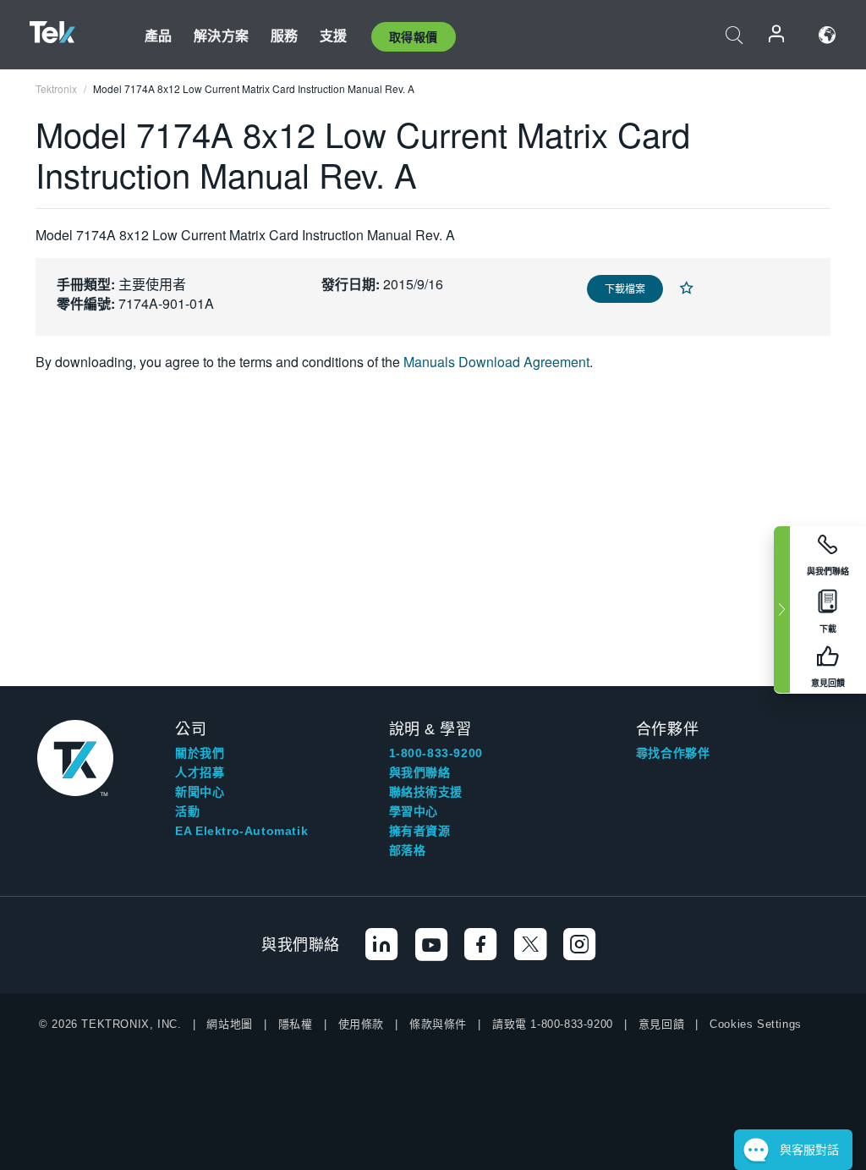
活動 (187, 811)
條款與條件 (438, 1024)
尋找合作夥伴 (673, 753)
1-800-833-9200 (436, 753)
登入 (777, 35)
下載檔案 (625, 288)
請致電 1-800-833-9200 (552, 1024)
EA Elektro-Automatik (241, 831)
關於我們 (199, 753)
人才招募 (199, 772)
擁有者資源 (420, 831)
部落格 (407, 850)
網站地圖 (229, 1024)
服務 (284, 35)
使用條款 (361, 1024)
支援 (333, 35)
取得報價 (413, 36)
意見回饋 (661, 1024)
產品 (158, 35)
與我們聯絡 (420, 772)
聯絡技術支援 (426, 792)
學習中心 (413, 811)
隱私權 (295, 1024)
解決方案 (221, 35)
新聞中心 (199, 792)
